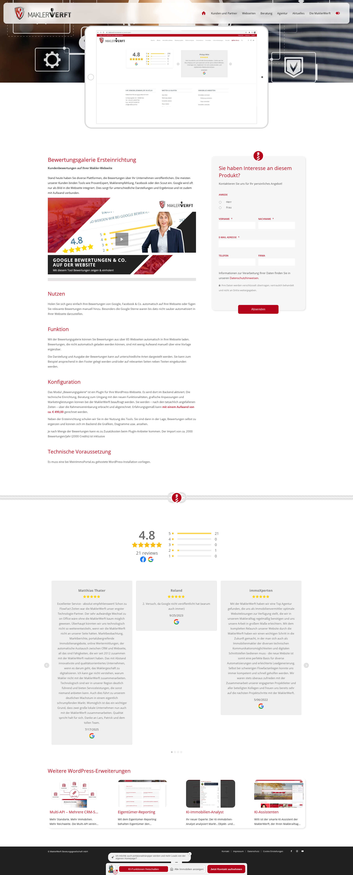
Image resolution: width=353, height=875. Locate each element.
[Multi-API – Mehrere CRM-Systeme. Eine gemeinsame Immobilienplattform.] (74, 794)
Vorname (225, 218)
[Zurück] (53, 797)
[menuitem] (203, 13)
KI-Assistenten (266, 811)
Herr (229, 202)
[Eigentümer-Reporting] (142, 794)
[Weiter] (299, 797)
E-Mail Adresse (229, 237)
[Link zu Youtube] (302, 851)
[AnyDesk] (338, 13)
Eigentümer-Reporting (136, 811)
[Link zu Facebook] (291, 851)
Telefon (223, 255)
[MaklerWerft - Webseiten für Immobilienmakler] (42, 13)
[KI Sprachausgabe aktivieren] (115, 872)
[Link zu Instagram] (297, 851)
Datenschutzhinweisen (244, 278)
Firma (261, 255)
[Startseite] (203, 13)
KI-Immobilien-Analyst (205, 811)
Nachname (266, 218)
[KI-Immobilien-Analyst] (210, 794)
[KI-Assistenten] (278, 794)
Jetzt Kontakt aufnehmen (226, 869)
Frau (229, 207)
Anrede (223, 194)
